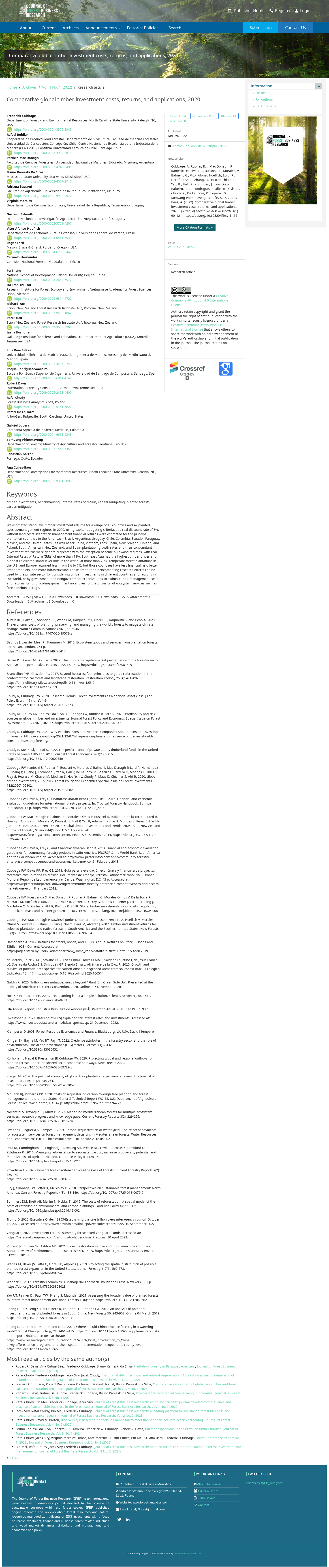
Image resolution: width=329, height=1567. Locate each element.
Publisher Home (249, 10)
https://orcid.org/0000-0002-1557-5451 (43, 449)
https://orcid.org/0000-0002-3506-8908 (43, 327)
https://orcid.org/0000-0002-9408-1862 (43, 313)
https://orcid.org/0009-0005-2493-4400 (43, 392)
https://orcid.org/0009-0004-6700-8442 (43, 252)
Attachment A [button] (228, 116)
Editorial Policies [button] (143, 27)
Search (175, 27)
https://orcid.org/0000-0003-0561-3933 (43, 238)
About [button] (26, 27)
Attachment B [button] (178, 121)
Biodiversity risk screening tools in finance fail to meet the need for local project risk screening (132, 1420)
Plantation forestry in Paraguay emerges (164, 1366)
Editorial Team (208, 1491)
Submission (261, 27)
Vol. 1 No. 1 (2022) (57, 87)
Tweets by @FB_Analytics (264, 1483)
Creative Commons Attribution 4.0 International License (200, 300)
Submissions (206, 1498)
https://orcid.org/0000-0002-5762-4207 (43, 223)
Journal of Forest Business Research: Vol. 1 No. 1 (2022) (99, 1380)
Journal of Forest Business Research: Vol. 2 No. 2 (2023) (102, 1415)
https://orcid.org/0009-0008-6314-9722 (43, 298)
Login (305, 10)
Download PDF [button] (205, 116)
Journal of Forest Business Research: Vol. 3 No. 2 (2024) (79, 1451)
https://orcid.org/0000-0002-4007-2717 (43, 181)
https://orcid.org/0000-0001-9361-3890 (43, 481)
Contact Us (295, 27)
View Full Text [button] (178, 116)
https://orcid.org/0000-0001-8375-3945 (43, 129)
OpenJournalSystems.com (188, 1553)
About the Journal (209, 1484)
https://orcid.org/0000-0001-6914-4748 (43, 378)
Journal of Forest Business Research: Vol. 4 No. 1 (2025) (107, 1389)
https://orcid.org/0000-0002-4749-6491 (43, 167)
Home (12, 87)
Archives (71, 27)
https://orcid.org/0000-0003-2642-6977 (43, 280)
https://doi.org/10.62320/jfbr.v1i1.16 (201, 146)
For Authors (263, 99)
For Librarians (265, 106)
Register (282, 10)
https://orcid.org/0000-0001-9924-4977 (43, 195)
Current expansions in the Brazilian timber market (183, 1429)
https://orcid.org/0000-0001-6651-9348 (43, 434)
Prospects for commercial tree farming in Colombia (175, 1393)
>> (16, 1458)
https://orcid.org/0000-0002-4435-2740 (43, 364)
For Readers (263, 93)
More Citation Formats (194, 227)
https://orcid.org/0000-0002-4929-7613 (43, 153)
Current (49, 27)
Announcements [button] (101, 27)
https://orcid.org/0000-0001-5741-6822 (43, 407)
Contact (203, 1505)
